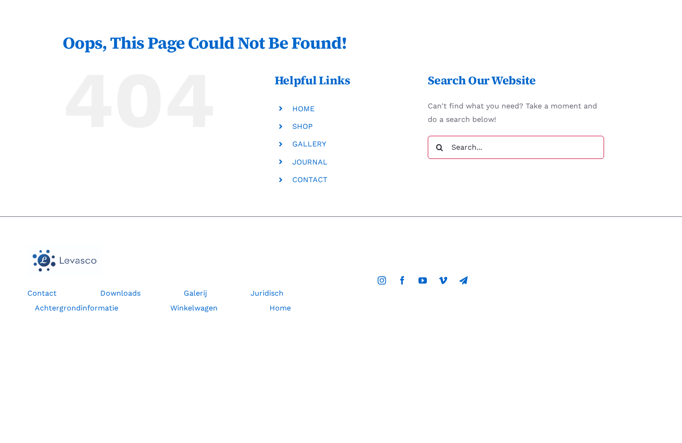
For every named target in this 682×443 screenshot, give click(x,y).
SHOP (302, 126)
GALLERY (309, 143)
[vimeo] (443, 280)
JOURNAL (310, 162)
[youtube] (423, 280)
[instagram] (382, 280)
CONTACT (310, 179)
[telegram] (463, 280)
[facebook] (402, 280)
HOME (303, 108)
